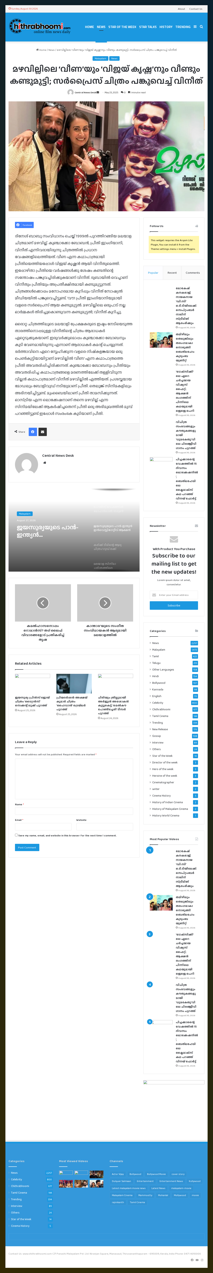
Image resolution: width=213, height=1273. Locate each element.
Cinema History (161, 795)
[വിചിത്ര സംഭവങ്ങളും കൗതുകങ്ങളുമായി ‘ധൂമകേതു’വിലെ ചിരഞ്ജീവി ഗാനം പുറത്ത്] (161, 427)
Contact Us (195, 9)
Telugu (156, 663)
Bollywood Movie (156, 1174)
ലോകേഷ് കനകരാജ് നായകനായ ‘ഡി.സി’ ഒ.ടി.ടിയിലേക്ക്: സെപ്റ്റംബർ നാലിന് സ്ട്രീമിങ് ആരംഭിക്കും (186, 305)
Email (19, 820)
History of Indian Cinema (167, 802)
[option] (74, 530)
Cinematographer (163, 782)
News (101, 27)
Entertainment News (171, 1181)
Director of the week (165, 762)
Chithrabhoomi (161, 709)
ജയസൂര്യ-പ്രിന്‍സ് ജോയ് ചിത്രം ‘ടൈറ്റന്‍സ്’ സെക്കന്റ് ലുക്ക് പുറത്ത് (32, 701)
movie (195, 1195)
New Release (160, 729)
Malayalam (100, 58)
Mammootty (145, 1195)
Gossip (156, 736)
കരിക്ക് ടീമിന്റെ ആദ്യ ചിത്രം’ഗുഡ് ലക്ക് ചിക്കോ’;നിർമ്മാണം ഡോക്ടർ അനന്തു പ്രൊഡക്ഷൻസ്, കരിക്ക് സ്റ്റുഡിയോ (51, 531)
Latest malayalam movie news (129, 1188)
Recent (172, 272)
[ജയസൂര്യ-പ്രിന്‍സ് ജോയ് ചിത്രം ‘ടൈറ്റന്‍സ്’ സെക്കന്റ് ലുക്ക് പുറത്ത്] (32, 684)
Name (19, 804)
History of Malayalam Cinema (170, 809)
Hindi (155, 676)
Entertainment (145, 1181)
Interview (157, 742)
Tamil (155, 656)
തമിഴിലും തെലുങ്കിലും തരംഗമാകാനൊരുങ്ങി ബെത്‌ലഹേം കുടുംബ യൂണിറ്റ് (185, 347)
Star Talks (148, 27)
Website (81, 820)
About (181, 9)
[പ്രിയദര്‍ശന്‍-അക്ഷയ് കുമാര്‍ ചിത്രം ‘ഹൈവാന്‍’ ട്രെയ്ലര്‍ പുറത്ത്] (74, 684)
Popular (153, 272)
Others (156, 749)
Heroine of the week (164, 776)
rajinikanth (118, 1202)
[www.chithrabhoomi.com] (40, 27)
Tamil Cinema (160, 716)
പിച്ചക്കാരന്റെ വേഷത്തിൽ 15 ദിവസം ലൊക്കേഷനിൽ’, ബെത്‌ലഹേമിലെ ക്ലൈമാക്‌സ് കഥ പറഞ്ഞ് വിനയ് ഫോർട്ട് (187, 478)
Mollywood (180, 1195)
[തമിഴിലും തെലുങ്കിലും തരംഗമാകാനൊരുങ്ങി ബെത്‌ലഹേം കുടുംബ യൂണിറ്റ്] (161, 340)
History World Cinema (165, 815)
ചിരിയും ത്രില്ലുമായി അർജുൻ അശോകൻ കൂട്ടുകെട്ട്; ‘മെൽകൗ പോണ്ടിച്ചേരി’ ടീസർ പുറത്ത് (113, 705)
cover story (178, 1174)
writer (156, 789)
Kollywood (195, 1181)
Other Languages (163, 669)
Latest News (158, 1188)
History (166, 27)
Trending (183, 27)
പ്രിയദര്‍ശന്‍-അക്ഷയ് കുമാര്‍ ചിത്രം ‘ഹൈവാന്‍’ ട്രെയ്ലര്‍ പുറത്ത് (71, 703)
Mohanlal (163, 1195)
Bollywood (158, 683)
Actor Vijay (118, 1174)
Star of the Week (122, 27)
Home (89, 27)
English (156, 696)
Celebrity (157, 703)
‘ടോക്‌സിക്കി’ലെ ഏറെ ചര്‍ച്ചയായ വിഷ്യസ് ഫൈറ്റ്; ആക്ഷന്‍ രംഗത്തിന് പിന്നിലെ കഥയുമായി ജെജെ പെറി (185, 391)
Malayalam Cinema (122, 1195)
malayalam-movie (181, 1188)
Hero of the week (162, 769)
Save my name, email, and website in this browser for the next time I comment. (67, 835)
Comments (193, 272)
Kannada (157, 689)
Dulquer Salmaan (121, 1181)
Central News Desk (85, 92)
